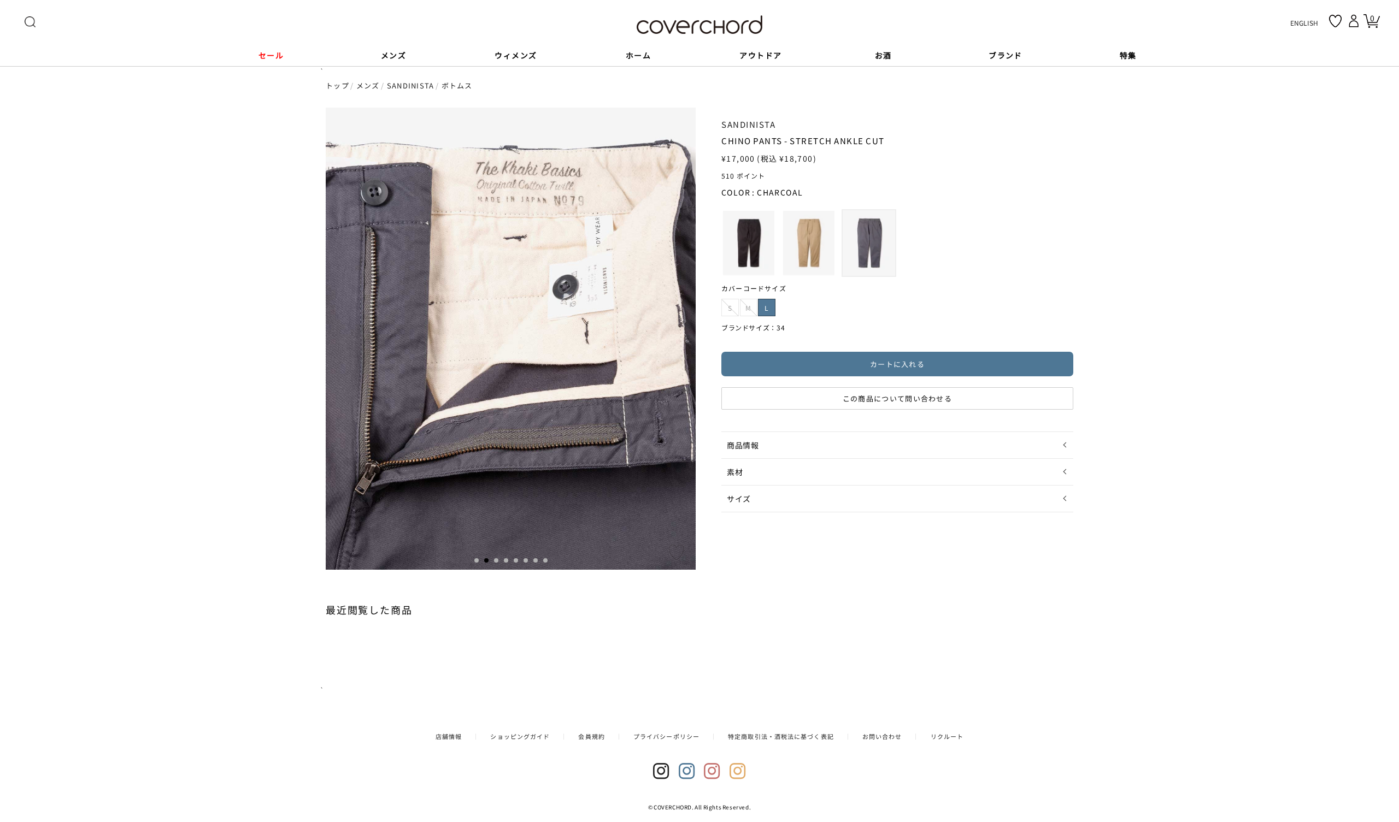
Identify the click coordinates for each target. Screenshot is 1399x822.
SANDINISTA (410, 85)
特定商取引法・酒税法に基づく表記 (781, 736)
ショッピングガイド (520, 736)
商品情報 (743, 445)
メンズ (368, 85)
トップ (337, 85)
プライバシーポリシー (666, 736)
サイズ (739, 498)
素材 (735, 471)
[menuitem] (748, 243)
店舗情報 (449, 736)
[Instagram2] (687, 771)
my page (1355, 20)
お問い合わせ (882, 736)
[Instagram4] (738, 771)
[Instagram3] (712, 771)
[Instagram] (661, 771)
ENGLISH (1304, 22)
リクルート (947, 736)
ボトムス (457, 85)
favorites (1335, 21)
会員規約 (591, 736)
